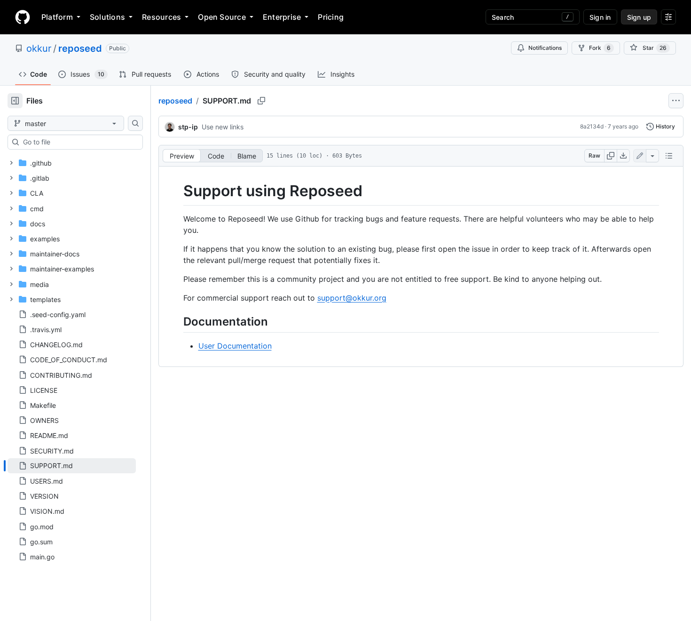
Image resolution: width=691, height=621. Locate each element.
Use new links (222, 127)
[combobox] (79, 142)
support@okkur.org (351, 298)
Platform (57, 17)
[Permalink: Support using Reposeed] (176, 191)
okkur (38, 48)
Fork (600, 47)
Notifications (545, 47)
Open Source (222, 17)
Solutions (107, 17)
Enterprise (282, 17)
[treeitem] (72, 465)
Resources (161, 17)
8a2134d (592, 126)
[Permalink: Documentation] (176, 321)
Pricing (331, 17)
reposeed (80, 48)
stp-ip (188, 127)
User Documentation (235, 345)
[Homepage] (22, 16)
